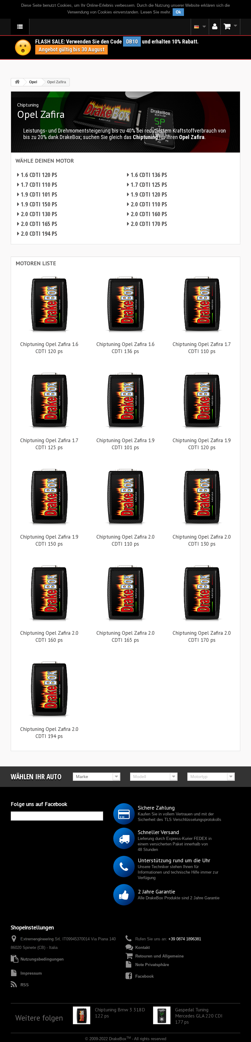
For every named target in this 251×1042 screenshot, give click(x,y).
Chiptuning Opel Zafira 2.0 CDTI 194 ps (49, 732)
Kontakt (142, 947)
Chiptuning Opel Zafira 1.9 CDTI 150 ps (49, 540)
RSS (25, 985)
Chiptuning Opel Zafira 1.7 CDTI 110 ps (202, 348)
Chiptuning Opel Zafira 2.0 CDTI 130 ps (202, 540)
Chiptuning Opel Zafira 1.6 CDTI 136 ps (125, 348)
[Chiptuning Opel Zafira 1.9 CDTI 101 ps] (125, 399)
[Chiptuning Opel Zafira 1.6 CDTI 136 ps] (125, 303)
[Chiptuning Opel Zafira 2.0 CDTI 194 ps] (49, 688)
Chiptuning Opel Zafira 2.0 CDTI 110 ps (125, 540)
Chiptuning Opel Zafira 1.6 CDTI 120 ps (49, 348)
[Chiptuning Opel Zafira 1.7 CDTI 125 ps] (49, 399)
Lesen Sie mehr (155, 12)
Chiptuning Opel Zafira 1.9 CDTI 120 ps (202, 444)
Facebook (144, 976)
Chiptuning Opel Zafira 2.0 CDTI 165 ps (125, 636)
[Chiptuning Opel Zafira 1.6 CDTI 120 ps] (49, 303)
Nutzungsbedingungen (42, 959)
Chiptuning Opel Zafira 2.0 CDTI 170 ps (202, 636)
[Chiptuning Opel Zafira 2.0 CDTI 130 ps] (202, 495)
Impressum (31, 973)
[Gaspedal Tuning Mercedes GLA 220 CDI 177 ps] (161, 1015)
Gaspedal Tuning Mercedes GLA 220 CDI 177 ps (199, 1015)
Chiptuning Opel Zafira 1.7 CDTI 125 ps (49, 444)
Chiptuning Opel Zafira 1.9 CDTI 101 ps (125, 444)
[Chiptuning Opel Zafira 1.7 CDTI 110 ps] (202, 303)
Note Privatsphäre (152, 964)
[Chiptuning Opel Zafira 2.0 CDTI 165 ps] (125, 592)
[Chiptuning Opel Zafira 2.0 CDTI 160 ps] (49, 592)
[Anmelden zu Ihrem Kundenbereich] (214, 27)
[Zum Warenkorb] (230, 27)
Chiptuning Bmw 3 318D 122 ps (120, 1012)
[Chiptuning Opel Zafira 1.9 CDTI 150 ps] (49, 495)
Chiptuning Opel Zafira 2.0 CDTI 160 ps (49, 636)
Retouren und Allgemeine (159, 956)
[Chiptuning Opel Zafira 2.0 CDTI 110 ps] (125, 495)
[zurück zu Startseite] (17, 82)
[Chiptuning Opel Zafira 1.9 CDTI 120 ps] (202, 399)
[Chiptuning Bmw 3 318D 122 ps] (81, 1015)
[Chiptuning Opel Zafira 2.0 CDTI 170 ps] (202, 592)
